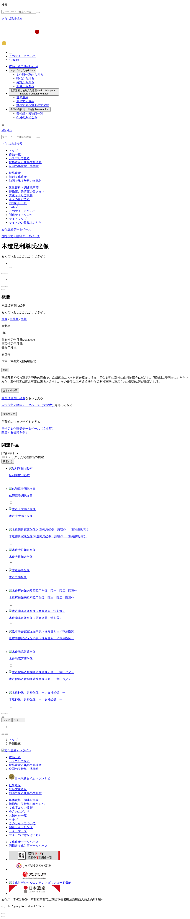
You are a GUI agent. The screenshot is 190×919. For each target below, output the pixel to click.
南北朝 (14, 319)
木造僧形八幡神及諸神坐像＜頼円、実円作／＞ (40, 679)
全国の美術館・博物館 (29, 109)
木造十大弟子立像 (21, 516)
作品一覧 (23, 66)
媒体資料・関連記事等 (24, 187)
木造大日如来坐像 (21, 556)
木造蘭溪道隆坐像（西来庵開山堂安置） (35, 617)
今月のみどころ (26, 117)
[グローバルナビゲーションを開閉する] (2, 125)
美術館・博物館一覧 (29, 113)
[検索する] (38, 12)
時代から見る (25, 78)
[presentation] (3, 457)
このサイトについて (22, 56)
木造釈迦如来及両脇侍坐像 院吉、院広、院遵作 (41, 597)
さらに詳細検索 (11, 18)
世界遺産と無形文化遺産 (33, 92)
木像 (4, 319)
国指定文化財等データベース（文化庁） (28, 405)
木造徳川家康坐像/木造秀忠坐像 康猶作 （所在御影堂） (48, 536)
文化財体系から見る (29, 74)
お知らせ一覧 (18, 203)
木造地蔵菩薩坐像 (21, 658)
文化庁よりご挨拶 (21, 195)
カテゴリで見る (22, 70)
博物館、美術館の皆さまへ (27, 191)
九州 (24, 319)
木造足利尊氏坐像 (13, 398)
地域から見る (25, 86)
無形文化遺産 (25, 101)
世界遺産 (22, 97)
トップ (13, 150)
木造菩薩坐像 (18, 577)
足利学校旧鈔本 (19, 475)
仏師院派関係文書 (21, 495)
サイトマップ (18, 218)
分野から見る (25, 82)
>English (14, 59)
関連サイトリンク (21, 214)
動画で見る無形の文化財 (32, 105)
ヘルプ (13, 207)
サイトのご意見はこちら (25, 222)
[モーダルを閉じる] (2, 913)
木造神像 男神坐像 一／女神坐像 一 (35, 699)
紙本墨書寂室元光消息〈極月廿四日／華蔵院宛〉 (41, 638)
